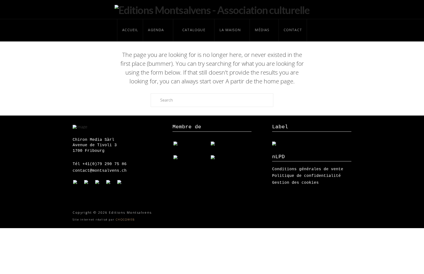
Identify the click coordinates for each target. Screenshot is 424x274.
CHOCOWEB (125, 219)
